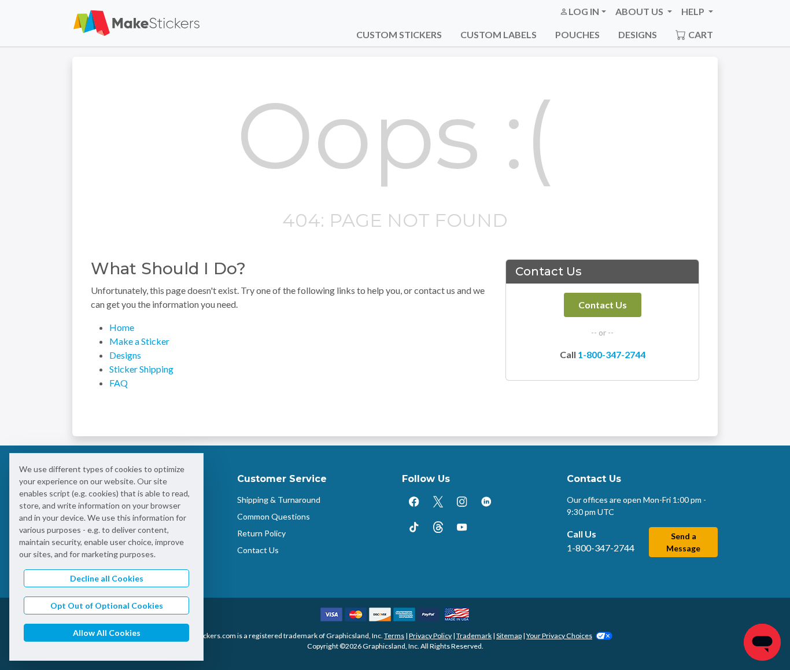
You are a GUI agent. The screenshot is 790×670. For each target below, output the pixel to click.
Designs (637, 34)
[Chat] (762, 642)
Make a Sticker (139, 341)
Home (121, 327)
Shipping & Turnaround (278, 500)
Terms (394, 635)
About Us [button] (640, 11)
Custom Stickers (399, 34)
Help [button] (693, 11)
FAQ (118, 382)
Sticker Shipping (141, 368)
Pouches (577, 34)
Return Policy (261, 533)
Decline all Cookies (106, 578)
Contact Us (602, 304)
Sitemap (509, 635)
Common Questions (273, 516)
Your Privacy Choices (559, 635)
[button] (583, 11)
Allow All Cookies (107, 633)
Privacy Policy (430, 635)
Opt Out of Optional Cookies (106, 605)
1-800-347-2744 (611, 354)
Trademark (474, 635)
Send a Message (683, 542)
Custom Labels (498, 34)
